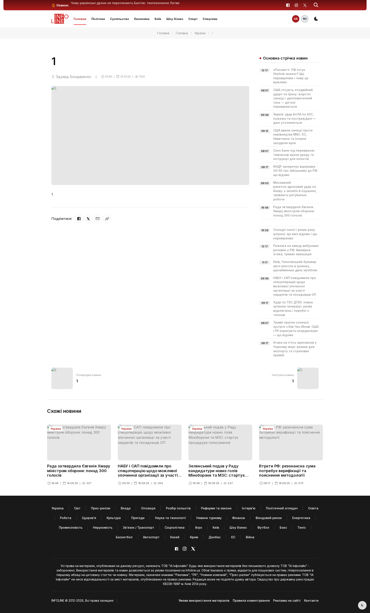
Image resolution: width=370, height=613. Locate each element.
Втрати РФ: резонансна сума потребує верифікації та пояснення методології (287, 470)
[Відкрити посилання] (107, 218)
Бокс (283, 527)
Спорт (193, 19)
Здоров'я (89, 518)
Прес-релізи (100, 508)
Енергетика (301, 518)
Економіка (141, 19)
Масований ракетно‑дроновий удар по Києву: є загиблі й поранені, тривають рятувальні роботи (295, 191)
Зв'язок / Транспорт (138, 527)
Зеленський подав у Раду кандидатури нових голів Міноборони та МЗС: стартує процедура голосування (216, 473)
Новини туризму (209, 518)
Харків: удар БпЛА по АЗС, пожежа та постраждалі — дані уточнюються (294, 118)
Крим (194, 537)
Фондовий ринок (268, 518)
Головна (80, 19)
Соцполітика (175, 527)
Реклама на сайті (287, 600)
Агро (198, 527)
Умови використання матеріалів (204, 600)
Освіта (313, 508)
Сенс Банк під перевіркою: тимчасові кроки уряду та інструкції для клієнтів (294, 155)
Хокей (174, 537)
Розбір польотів (178, 508)
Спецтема (210, 19)
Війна (250, 537)
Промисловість (70, 527)
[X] (88, 218)
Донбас (215, 537)
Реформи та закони (216, 508)
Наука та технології (170, 518)
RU (305, 18)
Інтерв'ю (248, 508)
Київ (158, 19)
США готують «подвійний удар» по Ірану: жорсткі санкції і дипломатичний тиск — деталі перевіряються (293, 98)
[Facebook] (79, 218)
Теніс (301, 527)
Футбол (263, 527)
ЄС (233, 537)
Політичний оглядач (282, 508)
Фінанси (238, 518)
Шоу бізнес (174, 19)
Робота (65, 518)
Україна (200, 33)
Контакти (311, 600)
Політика (98, 19)
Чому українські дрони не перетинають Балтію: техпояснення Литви (125, 3)
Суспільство (119, 19)
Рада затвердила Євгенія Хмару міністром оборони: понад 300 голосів (294, 211)
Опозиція (148, 508)
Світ (77, 508)
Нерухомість (102, 527)
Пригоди (138, 518)
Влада (126, 508)
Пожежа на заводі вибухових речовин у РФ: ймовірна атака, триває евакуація (296, 250)
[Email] (97, 218)
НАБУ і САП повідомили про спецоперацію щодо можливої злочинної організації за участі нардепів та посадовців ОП (294, 286)
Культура (114, 518)
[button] (316, 5)
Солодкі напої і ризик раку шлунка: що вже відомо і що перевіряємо (295, 234)
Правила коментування (251, 600)
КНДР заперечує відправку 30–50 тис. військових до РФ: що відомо (295, 171)
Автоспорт (151, 537)
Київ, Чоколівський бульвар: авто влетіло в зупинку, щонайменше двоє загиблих (295, 266)
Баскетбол (124, 537)
